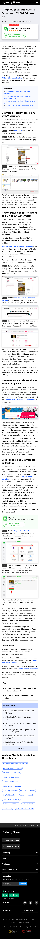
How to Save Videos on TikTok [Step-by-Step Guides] (19, 743)
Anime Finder (8, 808)
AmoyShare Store (12, 846)
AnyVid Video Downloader (28, 669)
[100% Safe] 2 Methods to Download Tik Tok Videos (19, 712)
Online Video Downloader (12, 786)
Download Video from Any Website (15, 764)
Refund (27, 923)
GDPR (13, 923)
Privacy (11, 919)
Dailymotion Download (11, 804)
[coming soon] (25, 903)
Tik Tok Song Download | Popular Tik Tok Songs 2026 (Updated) (20, 730)
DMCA (33, 919)
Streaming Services (10, 790)
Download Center (12, 840)
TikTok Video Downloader (29, 825)
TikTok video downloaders (12, 78)
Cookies (19, 923)
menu (37, 2)
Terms (5, 919)
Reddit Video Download (11, 799)
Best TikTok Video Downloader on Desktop (21, 106)
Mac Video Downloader (11, 777)
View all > (20, 748)
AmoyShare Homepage (11, 2)
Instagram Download (27, 790)
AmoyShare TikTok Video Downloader (20, 400)
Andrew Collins (8, 21)
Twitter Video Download (11, 773)
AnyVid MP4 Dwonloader (23, 531)
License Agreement (22, 919)
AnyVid (17, 825)
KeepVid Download (10, 795)
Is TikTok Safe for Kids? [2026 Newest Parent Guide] (18, 718)
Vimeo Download (25, 795)
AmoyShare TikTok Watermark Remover (17, 246)
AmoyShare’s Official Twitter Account (36, 903)
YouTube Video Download (24, 808)
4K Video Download (10, 781)
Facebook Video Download (12, 768)
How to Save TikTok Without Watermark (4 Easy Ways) (20, 737)
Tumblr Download (28, 804)
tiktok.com (18, 131)
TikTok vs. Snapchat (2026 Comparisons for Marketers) (20, 724)
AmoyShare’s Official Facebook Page (30, 903)
